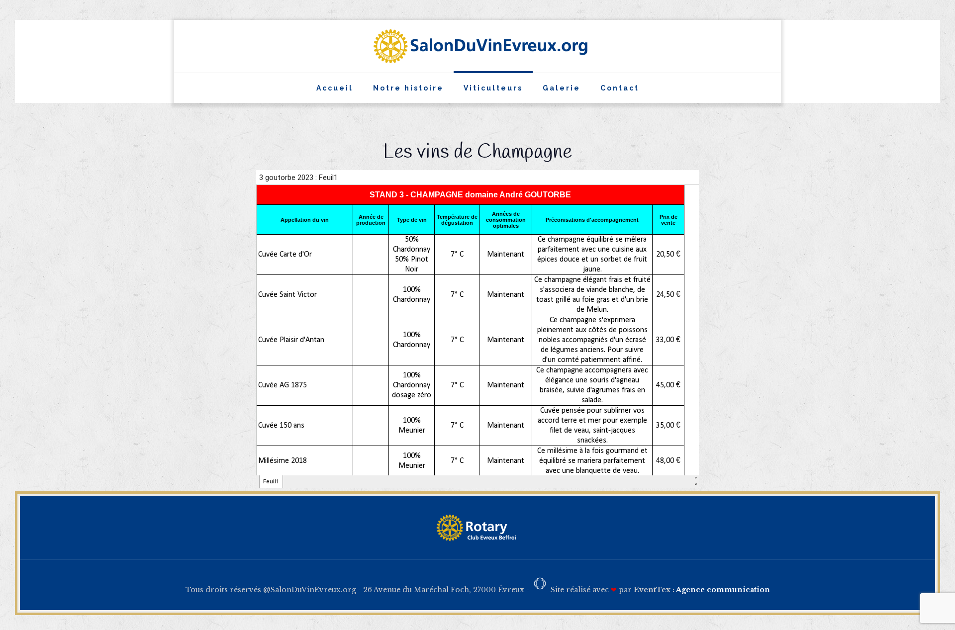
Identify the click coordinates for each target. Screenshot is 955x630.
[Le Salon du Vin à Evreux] (477, 46)
